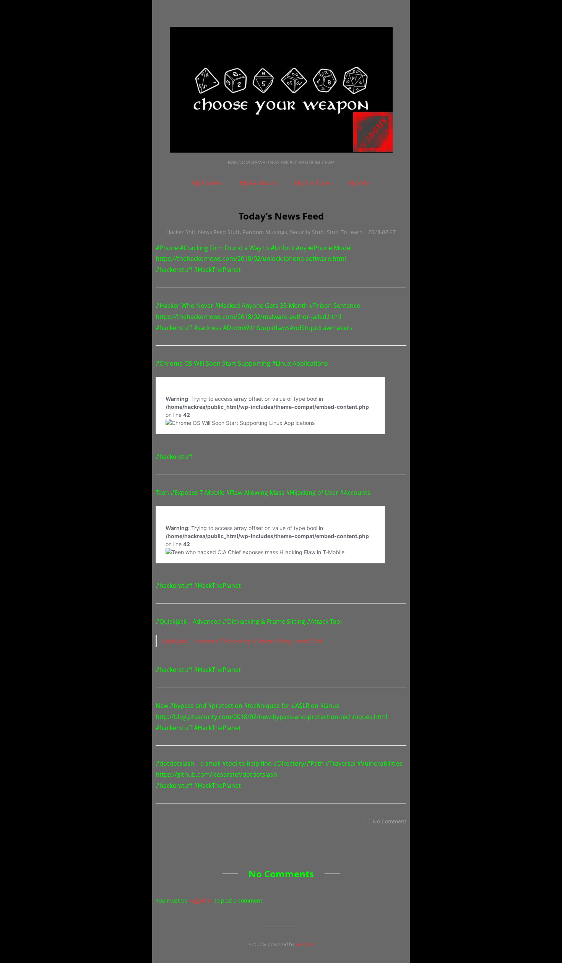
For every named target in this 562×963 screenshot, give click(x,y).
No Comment (389, 821)
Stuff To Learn (345, 232)
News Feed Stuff (219, 232)
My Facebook (258, 183)
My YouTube (312, 183)
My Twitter (207, 183)
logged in (201, 900)
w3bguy (305, 944)
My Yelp (359, 183)
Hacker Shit (180, 232)
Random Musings (264, 232)
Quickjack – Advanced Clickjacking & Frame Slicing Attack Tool (242, 641)
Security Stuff (307, 232)
